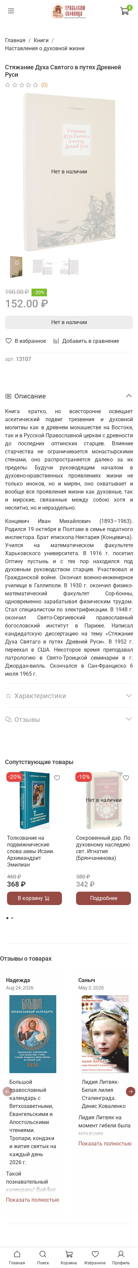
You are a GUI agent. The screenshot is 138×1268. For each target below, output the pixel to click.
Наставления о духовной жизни (44, 48)
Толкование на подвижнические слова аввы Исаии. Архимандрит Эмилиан (30, 851)
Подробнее (103, 898)
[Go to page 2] (12, 918)
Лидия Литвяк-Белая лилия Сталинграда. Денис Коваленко (104, 1094)
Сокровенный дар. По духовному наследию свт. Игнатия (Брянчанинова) (103, 848)
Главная (15, 40)
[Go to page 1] (7, 918)
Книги (41, 40)
